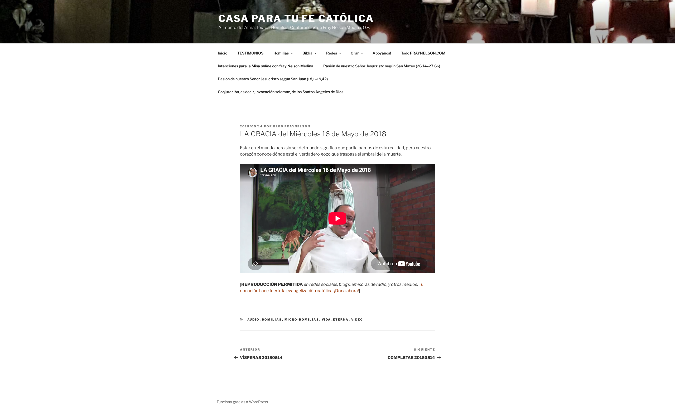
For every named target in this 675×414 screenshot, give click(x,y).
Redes (331, 53)
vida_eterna (335, 319)
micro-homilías (302, 319)
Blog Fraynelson (291, 126)
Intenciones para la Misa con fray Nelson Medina (265, 66)
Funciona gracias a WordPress (242, 402)
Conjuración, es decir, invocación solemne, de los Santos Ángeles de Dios (280, 91)
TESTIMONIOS (250, 53)
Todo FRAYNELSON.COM (423, 53)
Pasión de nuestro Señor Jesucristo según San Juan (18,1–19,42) (273, 79)
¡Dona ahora (346, 290)
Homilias (272, 319)
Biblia (307, 53)
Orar (355, 53)
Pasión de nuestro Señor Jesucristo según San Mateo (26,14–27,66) (381, 66)
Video (357, 319)
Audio (253, 319)
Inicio (222, 53)
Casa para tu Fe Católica (296, 18)
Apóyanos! (382, 53)
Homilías (281, 53)
